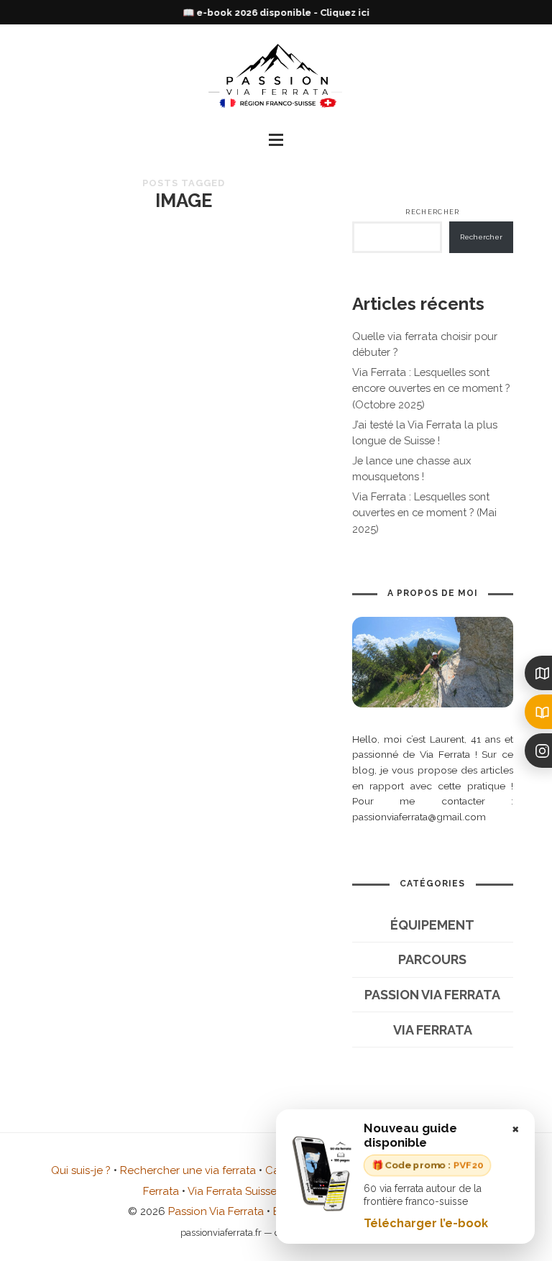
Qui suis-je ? (81, 1170)
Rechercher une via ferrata (188, 1170)
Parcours (432, 959)
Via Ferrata (432, 1029)
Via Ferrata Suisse (232, 1191)
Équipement (432, 924)
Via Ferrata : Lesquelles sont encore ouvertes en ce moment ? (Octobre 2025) (431, 388)
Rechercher (432, 212)
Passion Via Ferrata (432, 994)
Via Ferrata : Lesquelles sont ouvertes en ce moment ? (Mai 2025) (424, 512)
